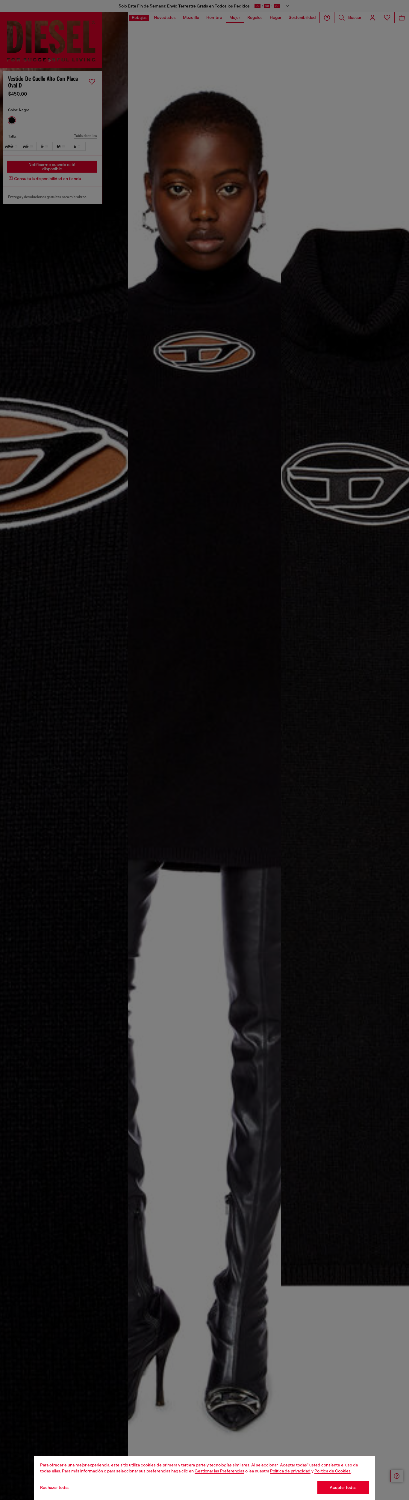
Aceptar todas (343, 1487)
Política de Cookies (332, 1471)
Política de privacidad (290, 1471)
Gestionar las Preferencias (219, 1471)
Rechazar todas (54, 1487)
